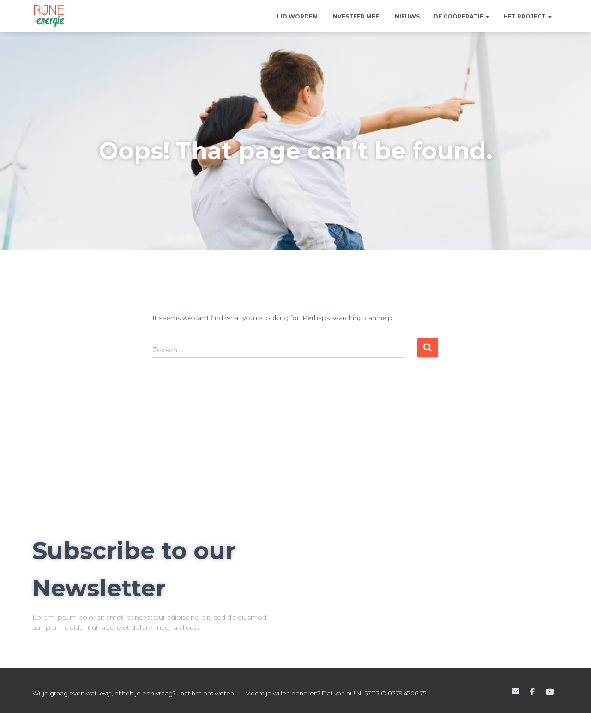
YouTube (550, 692)
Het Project (525, 16)
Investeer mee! (356, 16)
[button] (487, 16)
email (515, 690)
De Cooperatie (459, 16)
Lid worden (297, 16)
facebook (532, 692)
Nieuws (407, 16)
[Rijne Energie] (49, 16)
